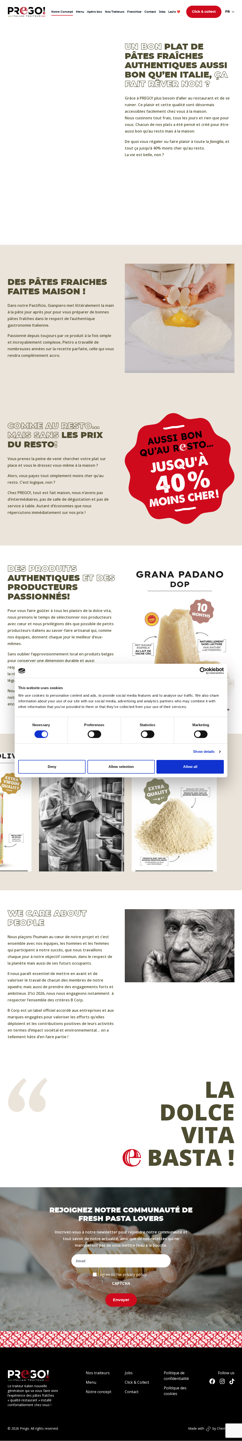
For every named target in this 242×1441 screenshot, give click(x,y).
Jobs (162, 11)
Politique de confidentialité (176, 1375)
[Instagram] (222, 1381)
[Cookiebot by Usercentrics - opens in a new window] (203, 670)
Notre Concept (62, 11)
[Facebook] (212, 1381)
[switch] (94, 734)
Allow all (190, 767)
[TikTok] (231, 1381)
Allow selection (121, 767)
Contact (150, 11)
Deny (52, 767)
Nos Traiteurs (114, 11)
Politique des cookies (175, 1390)
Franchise (134, 11)
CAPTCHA (121, 1283)
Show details (204, 752)
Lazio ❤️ (174, 11)
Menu (80, 11)
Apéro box (94, 11)
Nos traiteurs (98, 1372)
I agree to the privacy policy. (122, 1274)
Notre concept (98, 1391)
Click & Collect (137, 1382)
